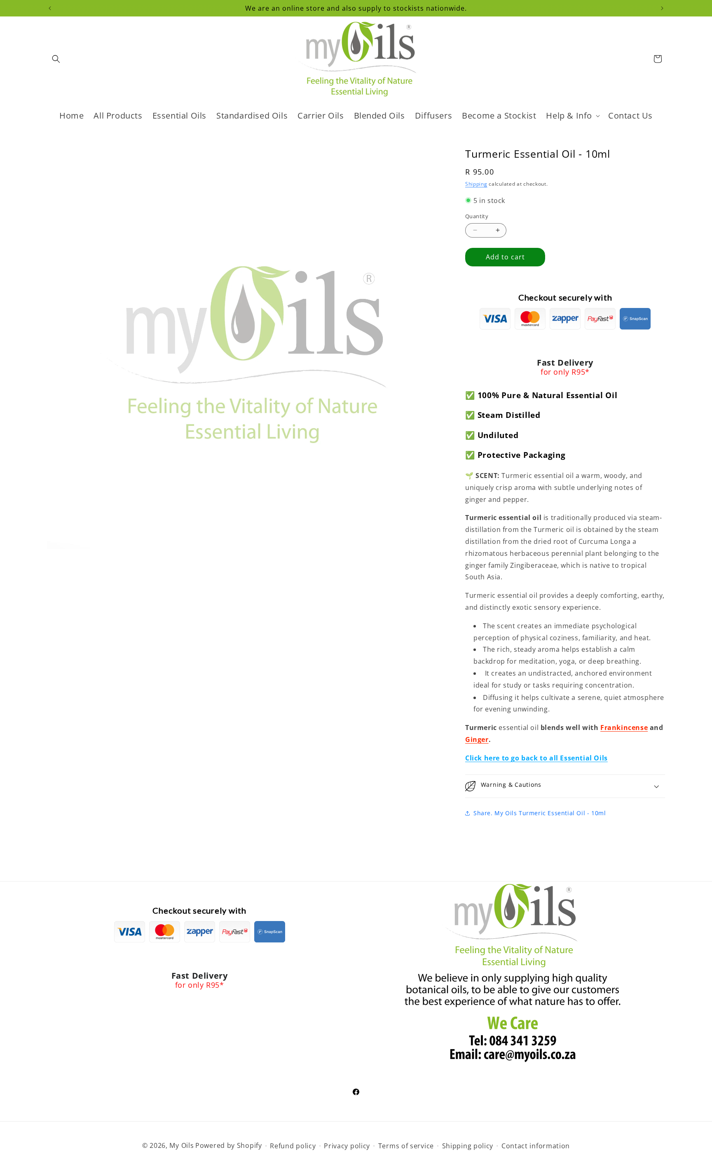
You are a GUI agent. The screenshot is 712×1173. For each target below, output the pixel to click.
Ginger (477, 739)
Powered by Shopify (228, 1145)
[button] (56, 59)
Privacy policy (347, 1145)
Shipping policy (468, 1145)
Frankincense (624, 727)
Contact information (535, 1145)
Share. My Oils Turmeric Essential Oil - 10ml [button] (539, 813)
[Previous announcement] (50, 8)
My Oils (181, 1145)
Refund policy (293, 1145)
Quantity (476, 216)
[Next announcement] (662, 8)
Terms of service (406, 1145)
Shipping (476, 183)
